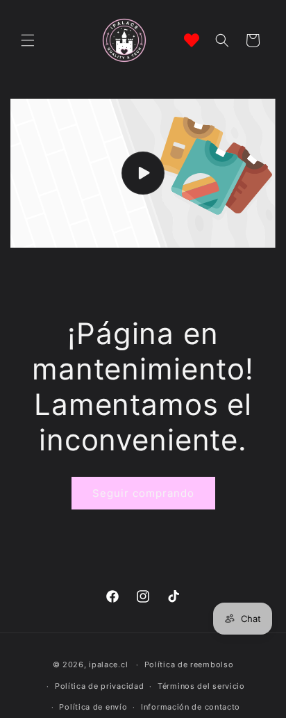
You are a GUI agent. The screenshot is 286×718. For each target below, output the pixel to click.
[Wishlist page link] (191, 40)
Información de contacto (190, 707)
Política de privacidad (99, 686)
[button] (27, 40)
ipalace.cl (108, 664)
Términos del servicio (201, 686)
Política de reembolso (189, 664)
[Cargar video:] (143, 173)
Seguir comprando (143, 493)
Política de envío (93, 707)
